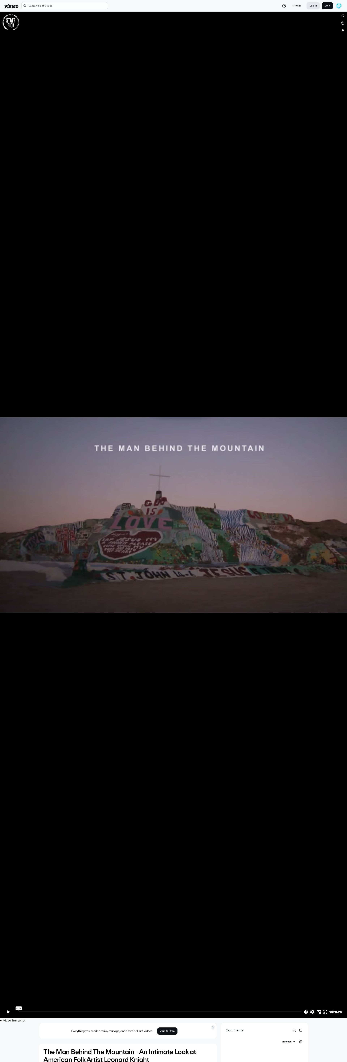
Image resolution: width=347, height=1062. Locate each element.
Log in (313, 6)
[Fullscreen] (325, 1012)
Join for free (167, 1031)
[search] (64, 5)
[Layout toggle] (301, 1030)
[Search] (294, 1030)
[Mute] (306, 1012)
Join (327, 6)
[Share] (343, 30)
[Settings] (312, 1012)
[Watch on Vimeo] (336, 1012)
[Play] (8, 1012)
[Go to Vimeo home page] (11, 6)
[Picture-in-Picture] (319, 1012)
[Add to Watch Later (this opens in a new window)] (343, 23)
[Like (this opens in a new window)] (343, 16)
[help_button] (284, 5)
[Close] (213, 1027)
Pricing (297, 6)
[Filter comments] (301, 1042)
